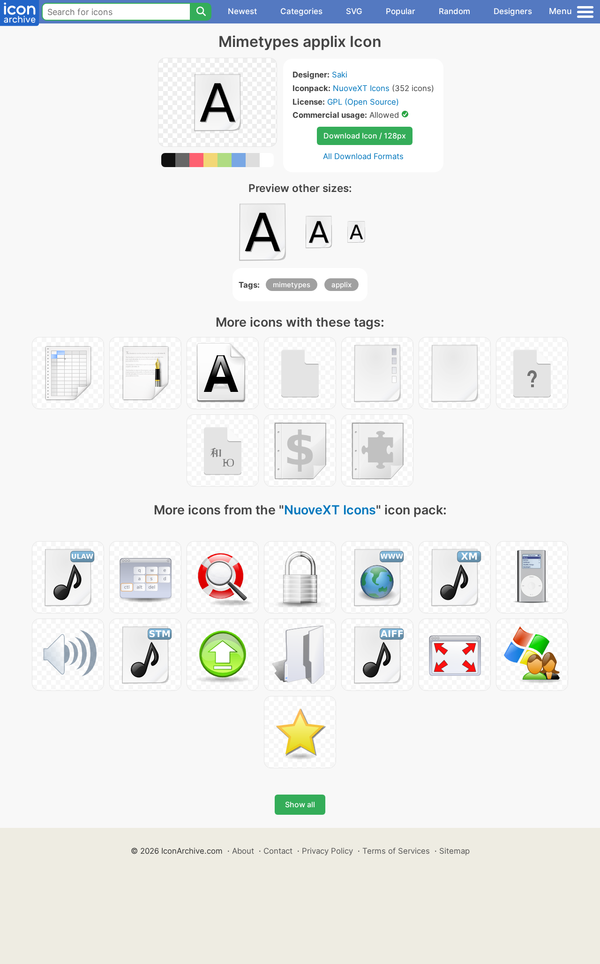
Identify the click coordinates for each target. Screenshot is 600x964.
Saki (339, 74)
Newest (242, 11)
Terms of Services (396, 851)
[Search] (200, 12)
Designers (513, 11)
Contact (277, 851)
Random (454, 11)
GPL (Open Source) (363, 102)
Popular (400, 11)
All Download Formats (363, 156)
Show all (300, 804)
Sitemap (454, 851)
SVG (354, 11)
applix (341, 284)
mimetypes (291, 284)
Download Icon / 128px (364, 135)
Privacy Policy (327, 851)
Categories (301, 11)
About (243, 851)
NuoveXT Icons (361, 88)
